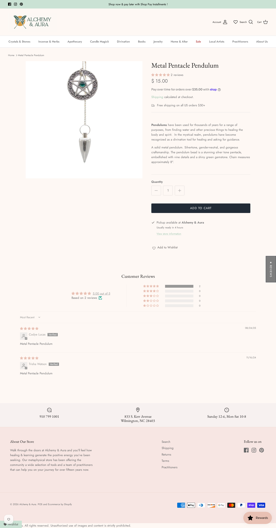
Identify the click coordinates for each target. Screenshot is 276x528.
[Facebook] (9, 4)
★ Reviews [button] (271, 269)
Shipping (157, 97)
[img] (29, 328)
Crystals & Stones (19, 41)
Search (166, 442)
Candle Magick (99, 41)
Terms (165, 461)
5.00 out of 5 (101, 293)
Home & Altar (179, 41)
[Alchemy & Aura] (32, 22)
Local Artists (216, 41)
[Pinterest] (21, 4)
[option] (84, 119)
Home (11, 55)
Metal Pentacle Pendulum (31, 55)
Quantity (157, 182)
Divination (123, 41)
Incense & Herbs (48, 41)
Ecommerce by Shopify (60, 504)
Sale (198, 41)
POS (40, 504)
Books (141, 41)
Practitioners (240, 41)
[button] (161, 75)
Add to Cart (201, 208)
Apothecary (74, 41)
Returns (166, 454)
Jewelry (158, 41)
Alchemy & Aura (27, 504)
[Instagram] (15, 4)
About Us (262, 41)
